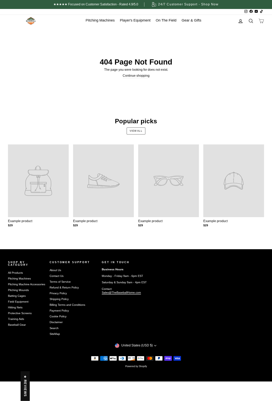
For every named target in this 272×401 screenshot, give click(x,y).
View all (136, 130)
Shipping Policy (59, 299)
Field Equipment (18, 301)
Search (54, 328)
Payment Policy (59, 310)
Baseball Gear (17, 324)
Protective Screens (20, 313)
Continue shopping (136, 75)
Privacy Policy (58, 293)
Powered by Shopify (136, 366)
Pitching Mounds (18, 290)
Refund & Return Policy (64, 287)
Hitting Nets (15, 307)
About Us (55, 270)
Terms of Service (60, 281)
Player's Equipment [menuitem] (135, 20)
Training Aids (16, 319)
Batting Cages (17, 295)
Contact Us (57, 276)
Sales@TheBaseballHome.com (121, 292)
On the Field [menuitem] (166, 20)
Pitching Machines (19, 278)
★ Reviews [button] (25, 386)
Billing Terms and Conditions (67, 304)
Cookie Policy (58, 316)
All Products (15, 272)
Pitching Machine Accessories (26, 284)
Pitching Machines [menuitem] (100, 20)
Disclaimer (56, 322)
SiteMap (55, 333)
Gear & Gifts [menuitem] (191, 20)
